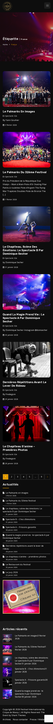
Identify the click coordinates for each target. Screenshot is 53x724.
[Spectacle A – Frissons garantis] (7, 682)
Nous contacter (20, 719)
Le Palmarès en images (19, 111)
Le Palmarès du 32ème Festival (25, 172)
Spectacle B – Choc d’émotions (20, 519)
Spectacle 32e (11, 116)
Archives (7, 719)
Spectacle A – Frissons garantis (21, 527)
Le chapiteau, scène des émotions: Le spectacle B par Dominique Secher (23, 250)
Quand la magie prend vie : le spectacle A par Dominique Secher (23, 318)
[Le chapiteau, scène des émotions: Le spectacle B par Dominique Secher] (7, 660)
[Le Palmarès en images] (7, 638)
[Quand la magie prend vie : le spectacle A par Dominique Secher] (7, 693)
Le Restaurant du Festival (18, 564)
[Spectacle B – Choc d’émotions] (7, 671)
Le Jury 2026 (12, 572)
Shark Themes (19, 715)
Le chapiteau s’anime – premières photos (19, 448)
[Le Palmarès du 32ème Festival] (7, 649)
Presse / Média (37, 719)
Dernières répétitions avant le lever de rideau (24, 384)
